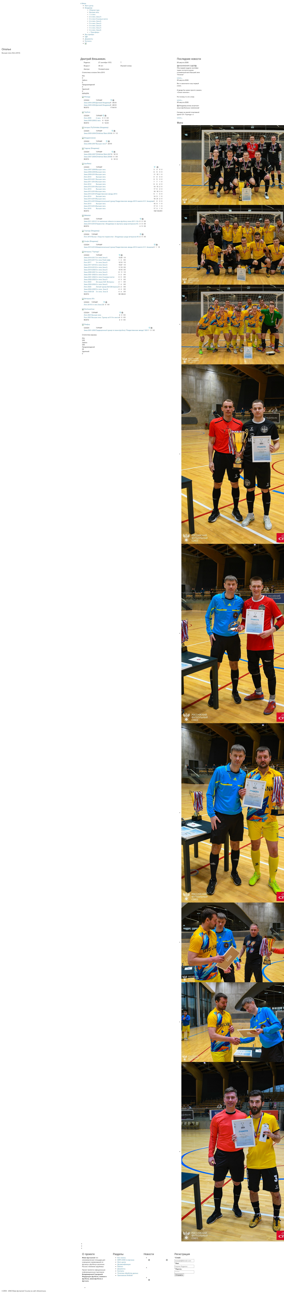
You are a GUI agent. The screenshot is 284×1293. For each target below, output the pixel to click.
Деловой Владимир (103, 102)
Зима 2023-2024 (90, 284)
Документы (89, 39)
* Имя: (177, 1263)
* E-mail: (178, 1257)
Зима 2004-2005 (90, 102)
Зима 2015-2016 (90, 206)
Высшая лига (101, 143)
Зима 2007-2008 (90, 156)
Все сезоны (121, 1257)
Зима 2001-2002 (90, 330)
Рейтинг (120, 1266)
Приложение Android (124, 1275)
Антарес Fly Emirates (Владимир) (96, 127)
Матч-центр (89, 5)
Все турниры (89, 34)
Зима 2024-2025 (90, 289)
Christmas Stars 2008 (103, 156)
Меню (83, 3)
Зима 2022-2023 (90, 279)
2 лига (98, 118)
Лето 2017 (87, 262)
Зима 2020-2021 (90, 272)
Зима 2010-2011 (90, 179)
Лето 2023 (87, 282)
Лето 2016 (87, 208)
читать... (180, 78)
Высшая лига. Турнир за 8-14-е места (105, 317)
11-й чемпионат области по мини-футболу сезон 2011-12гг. (117, 221)
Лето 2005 (87, 118)
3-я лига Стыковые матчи (105, 277)
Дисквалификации (124, 1264)
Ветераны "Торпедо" (91, 251)
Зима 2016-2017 (90, 257)
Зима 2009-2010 (90, 174)
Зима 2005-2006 (90, 105)
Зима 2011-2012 (90, 181)
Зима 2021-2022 (90, 274)
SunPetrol (87, 163)
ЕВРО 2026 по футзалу (125, 1260)
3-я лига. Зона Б (102, 289)
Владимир (88, 8)
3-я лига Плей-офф (103, 260)
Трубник (87, 112)
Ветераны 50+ (89, 298)
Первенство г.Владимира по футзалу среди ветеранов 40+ (117, 224)
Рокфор (87, 324)
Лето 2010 (87, 177)
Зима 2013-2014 (90, 191)
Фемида (87, 97)
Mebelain (87, 215)
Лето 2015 (87, 203)
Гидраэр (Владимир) (91, 148)
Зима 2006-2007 (90, 143)
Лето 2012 (87, 184)
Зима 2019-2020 (90, 269)
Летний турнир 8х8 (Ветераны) (107, 287)
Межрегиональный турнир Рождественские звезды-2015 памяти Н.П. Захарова (124, 201)
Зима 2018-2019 (90, 267)
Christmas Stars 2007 (103, 154)
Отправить (179, 1275)
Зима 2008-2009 (90, 172)
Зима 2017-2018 (90, 265)
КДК (86, 36)
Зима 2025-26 (89, 291)
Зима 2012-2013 (90, 186)
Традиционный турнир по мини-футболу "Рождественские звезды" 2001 (122, 330)
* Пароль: (178, 1269)
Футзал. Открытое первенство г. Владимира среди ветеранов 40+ (115, 236)
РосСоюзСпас (89, 309)
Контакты (88, 41)
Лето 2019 (87, 304)
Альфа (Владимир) (91, 241)
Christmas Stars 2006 (103, 133)
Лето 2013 (87, 189)
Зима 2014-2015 (90, 199)
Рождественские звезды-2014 (106, 194)
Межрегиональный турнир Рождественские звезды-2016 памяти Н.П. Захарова (124, 247)
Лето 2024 (87, 287)
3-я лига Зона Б (101, 257)
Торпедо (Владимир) (92, 231)
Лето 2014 (87, 196)
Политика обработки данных (127, 1273)
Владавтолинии (90, 138)
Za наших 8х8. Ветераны (105, 282)
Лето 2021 (87, 315)
